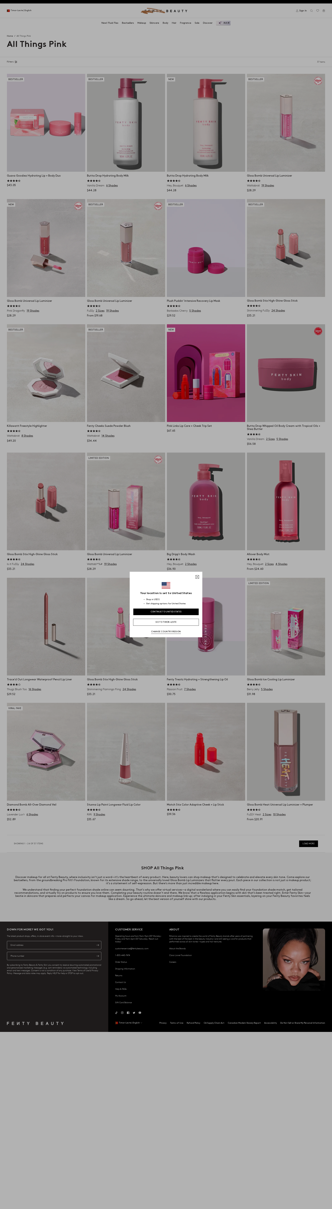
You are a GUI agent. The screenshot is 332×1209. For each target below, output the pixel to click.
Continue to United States (166, 612)
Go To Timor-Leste (165, 622)
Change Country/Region (166, 632)
